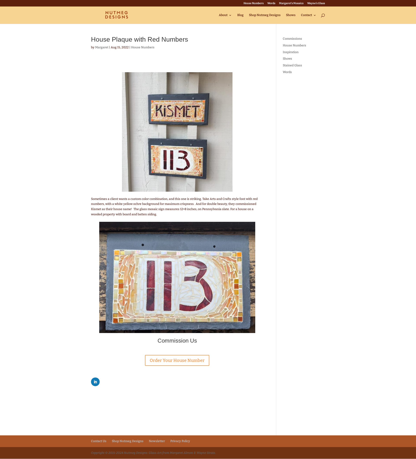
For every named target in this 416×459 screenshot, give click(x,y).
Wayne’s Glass (316, 3)
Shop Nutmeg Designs (265, 15)
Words (271, 3)
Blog (240, 15)
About (223, 15)
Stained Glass (292, 65)
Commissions (292, 39)
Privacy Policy (180, 441)
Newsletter (157, 441)
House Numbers (254, 3)
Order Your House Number (177, 360)
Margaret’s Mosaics (291, 3)
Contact (306, 15)
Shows (291, 15)
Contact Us (98, 441)
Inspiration (291, 52)
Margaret (101, 47)
